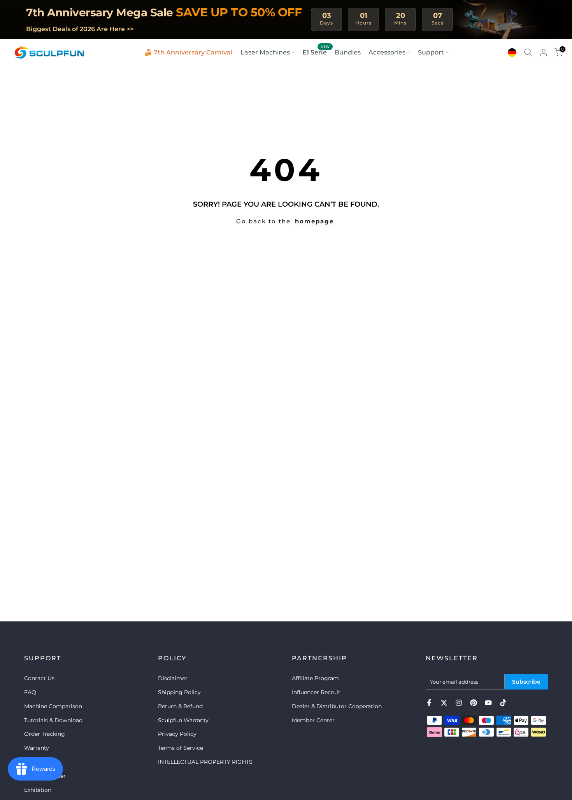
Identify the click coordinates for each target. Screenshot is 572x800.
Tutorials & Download (53, 720)
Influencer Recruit (316, 692)
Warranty (36, 747)
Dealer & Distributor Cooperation (337, 706)
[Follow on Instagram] (458, 702)
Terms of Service (180, 747)
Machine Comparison (53, 706)
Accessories (386, 52)
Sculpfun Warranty (183, 720)
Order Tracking (44, 733)
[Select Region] (512, 52)
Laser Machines (265, 52)
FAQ (30, 692)
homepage (314, 221)
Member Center (313, 720)
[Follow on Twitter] (443, 702)
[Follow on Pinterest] (473, 702)
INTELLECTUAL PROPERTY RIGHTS (205, 761)
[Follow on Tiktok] (503, 702)
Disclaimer (173, 678)
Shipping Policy (179, 692)
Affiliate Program (315, 678)
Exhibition (37, 789)
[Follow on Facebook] (429, 702)
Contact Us (39, 678)
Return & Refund (180, 706)
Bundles (348, 52)
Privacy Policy (177, 733)
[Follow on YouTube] (488, 702)
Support (431, 52)
